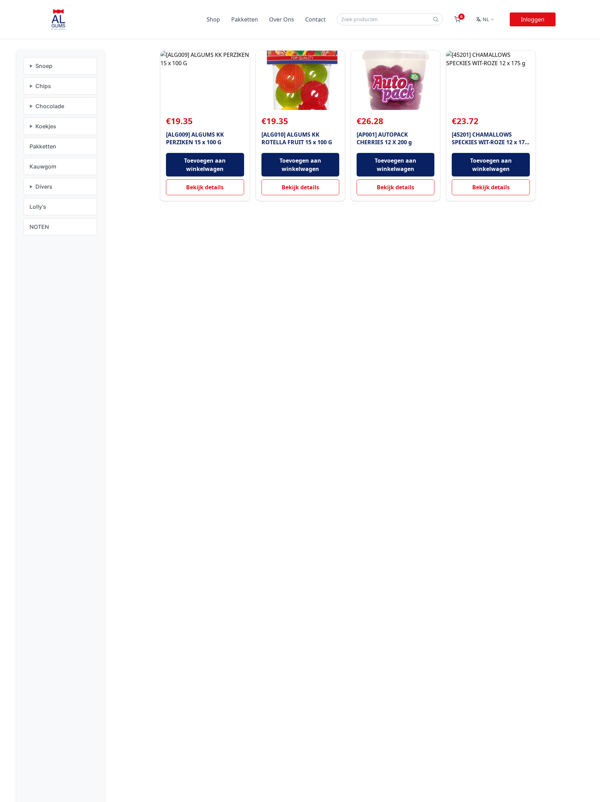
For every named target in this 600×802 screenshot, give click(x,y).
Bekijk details (205, 187)
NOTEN (39, 226)
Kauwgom (43, 166)
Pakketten (244, 19)
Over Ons (281, 19)
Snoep (43, 65)
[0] (457, 19)
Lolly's (38, 206)
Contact (315, 19)
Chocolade (49, 106)
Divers (43, 186)
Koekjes (45, 126)
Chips (43, 86)
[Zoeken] (436, 19)
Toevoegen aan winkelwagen (205, 165)
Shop (213, 19)
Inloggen (532, 19)
